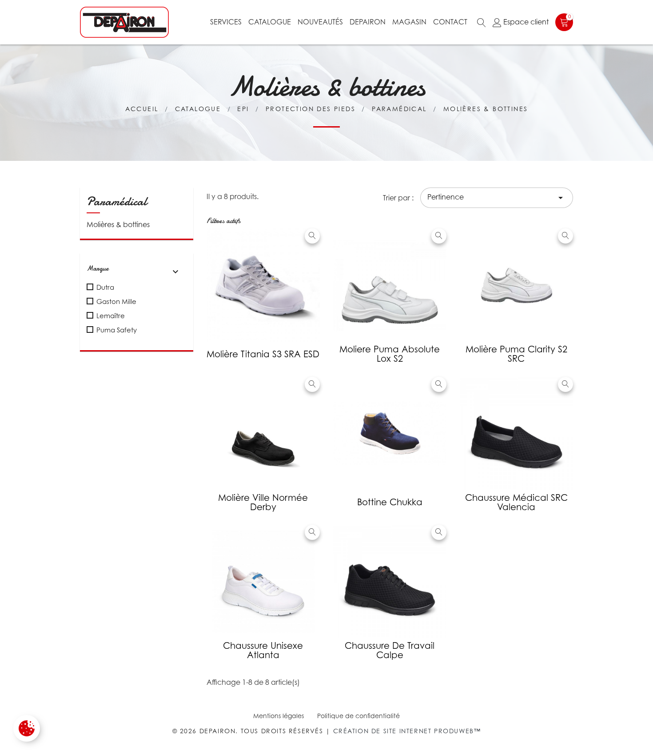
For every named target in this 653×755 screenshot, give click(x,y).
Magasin (409, 21)
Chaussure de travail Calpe (389, 650)
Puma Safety (116, 330)
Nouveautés (320, 21)
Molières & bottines (118, 224)
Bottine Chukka (389, 502)
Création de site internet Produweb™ (407, 731)
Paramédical (117, 201)
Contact (450, 21)
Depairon (368, 21)
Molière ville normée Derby (263, 502)
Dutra (105, 287)
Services (226, 21)
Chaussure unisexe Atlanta (263, 650)
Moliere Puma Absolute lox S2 (389, 354)
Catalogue (269, 21)
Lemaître (110, 316)
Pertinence (496, 197)
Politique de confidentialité (358, 715)
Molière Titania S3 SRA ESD (263, 354)
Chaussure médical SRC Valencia (516, 502)
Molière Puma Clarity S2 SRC (516, 354)
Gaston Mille (116, 301)
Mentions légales (278, 715)
